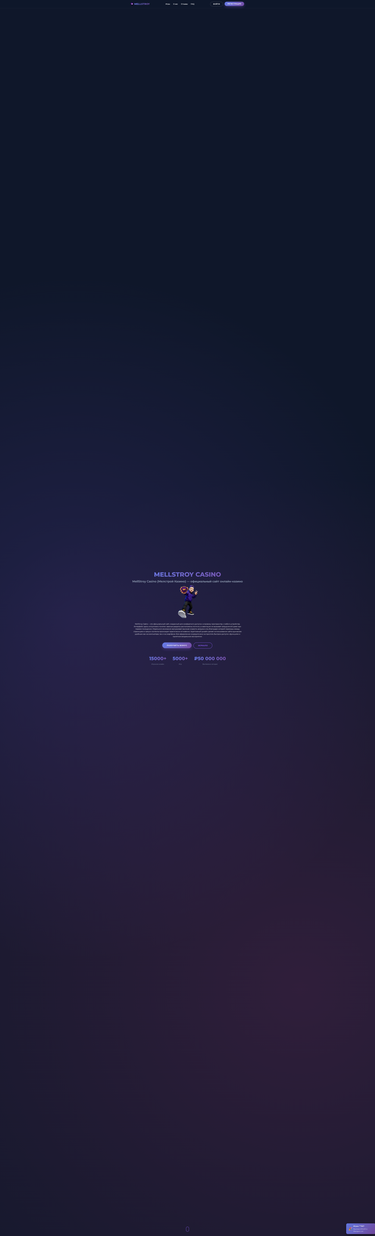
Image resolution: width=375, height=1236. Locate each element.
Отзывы (184, 4)
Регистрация (234, 4)
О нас (175, 4)
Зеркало (203, 645)
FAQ (192, 4)
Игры (168, 4)
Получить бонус (177, 645)
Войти (216, 4)
